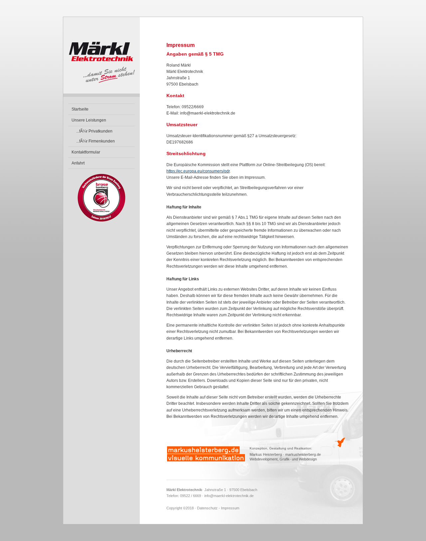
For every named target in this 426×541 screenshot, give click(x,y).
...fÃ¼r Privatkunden (94, 131)
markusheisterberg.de (303, 454)
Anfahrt (78, 163)
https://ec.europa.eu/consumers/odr (198, 171)
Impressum (230, 508)
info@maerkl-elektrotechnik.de (229, 496)
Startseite (80, 109)
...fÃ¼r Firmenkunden (95, 141)
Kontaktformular (86, 152)
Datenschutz (207, 508)
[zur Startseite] (101, 95)
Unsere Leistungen (89, 120)
